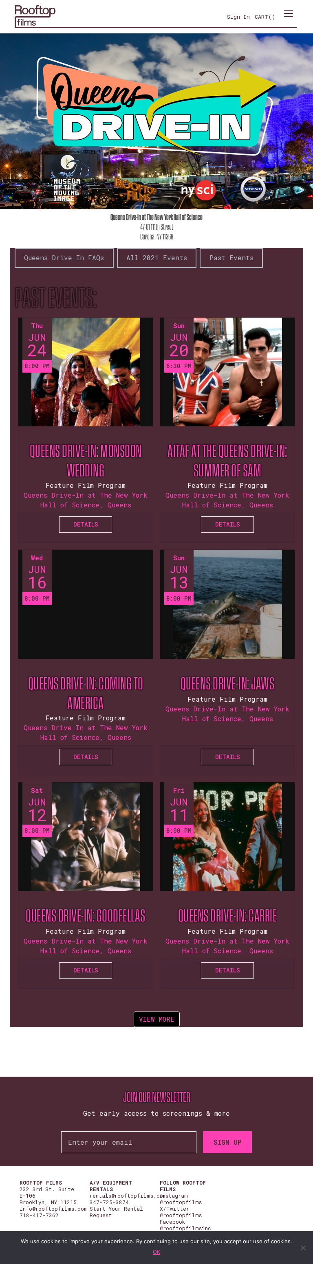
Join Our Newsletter (156, 1097)
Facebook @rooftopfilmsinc (185, 1224)
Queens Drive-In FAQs (64, 257)
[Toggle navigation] (288, 16)
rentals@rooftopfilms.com (128, 1195)
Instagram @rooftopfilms (181, 1198)
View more (156, 1019)
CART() (265, 16)
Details (85, 524)
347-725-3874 (109, 1202)
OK (156, 1252)
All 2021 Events (156, 257)
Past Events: (56, 298)
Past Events (231, 257)
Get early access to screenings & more (156, 1113)
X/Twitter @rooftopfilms (181, 1211)
